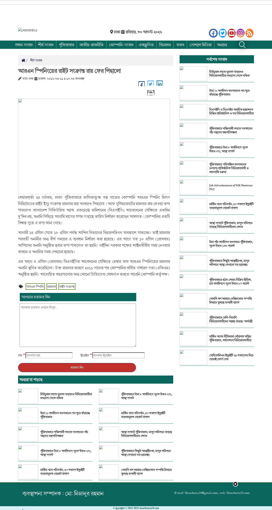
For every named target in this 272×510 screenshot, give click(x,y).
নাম (20, 355)
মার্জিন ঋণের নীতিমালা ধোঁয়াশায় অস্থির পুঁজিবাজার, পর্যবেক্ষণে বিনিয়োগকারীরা (230, 338)
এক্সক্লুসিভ (146, 45)
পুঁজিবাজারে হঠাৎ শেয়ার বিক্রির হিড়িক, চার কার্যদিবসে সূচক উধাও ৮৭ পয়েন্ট (230, 281)
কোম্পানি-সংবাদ (121, 45)
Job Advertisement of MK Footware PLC (231, 187)
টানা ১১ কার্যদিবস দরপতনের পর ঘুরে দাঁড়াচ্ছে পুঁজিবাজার (65, 415)
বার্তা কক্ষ (28, 78)
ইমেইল (85, 355)
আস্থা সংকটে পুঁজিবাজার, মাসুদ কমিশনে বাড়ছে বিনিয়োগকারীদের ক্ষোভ (146, 434)
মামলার (51, 286)
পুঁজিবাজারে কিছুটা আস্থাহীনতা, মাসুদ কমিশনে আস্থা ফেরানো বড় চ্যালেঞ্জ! (146, 453)
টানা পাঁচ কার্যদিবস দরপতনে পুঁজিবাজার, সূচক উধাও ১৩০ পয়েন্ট (231, 244)
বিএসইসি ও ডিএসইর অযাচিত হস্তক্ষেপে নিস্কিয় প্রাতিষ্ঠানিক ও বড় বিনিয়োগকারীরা (231, 111)
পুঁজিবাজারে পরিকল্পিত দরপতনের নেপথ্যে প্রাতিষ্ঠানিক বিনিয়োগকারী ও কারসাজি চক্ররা (229, 168)
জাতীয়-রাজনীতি (91, 45)
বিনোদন (165, 45)
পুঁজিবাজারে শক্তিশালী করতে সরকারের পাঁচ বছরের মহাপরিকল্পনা (64, 434)
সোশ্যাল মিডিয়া (201, 45)
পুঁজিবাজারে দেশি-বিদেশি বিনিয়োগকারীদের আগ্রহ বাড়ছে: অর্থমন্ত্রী (230, 319)
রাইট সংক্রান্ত (67, 286)
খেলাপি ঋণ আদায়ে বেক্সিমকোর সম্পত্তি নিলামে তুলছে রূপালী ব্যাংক (146, 472)
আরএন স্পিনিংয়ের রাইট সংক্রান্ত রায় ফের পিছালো (69, 71)
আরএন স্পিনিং (35, 286)
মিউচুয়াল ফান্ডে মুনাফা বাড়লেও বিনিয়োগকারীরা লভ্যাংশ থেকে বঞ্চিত (66, 396)
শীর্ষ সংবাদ (46, 45)
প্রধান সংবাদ (24, 45)
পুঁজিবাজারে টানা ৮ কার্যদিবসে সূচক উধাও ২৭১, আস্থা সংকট (65, 453)
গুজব (180, 45)
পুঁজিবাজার (66, 45)
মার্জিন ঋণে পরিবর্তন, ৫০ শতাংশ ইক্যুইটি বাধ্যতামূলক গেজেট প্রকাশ (62, 472)
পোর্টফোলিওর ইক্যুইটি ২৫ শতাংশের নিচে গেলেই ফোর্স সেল (231, 357)
